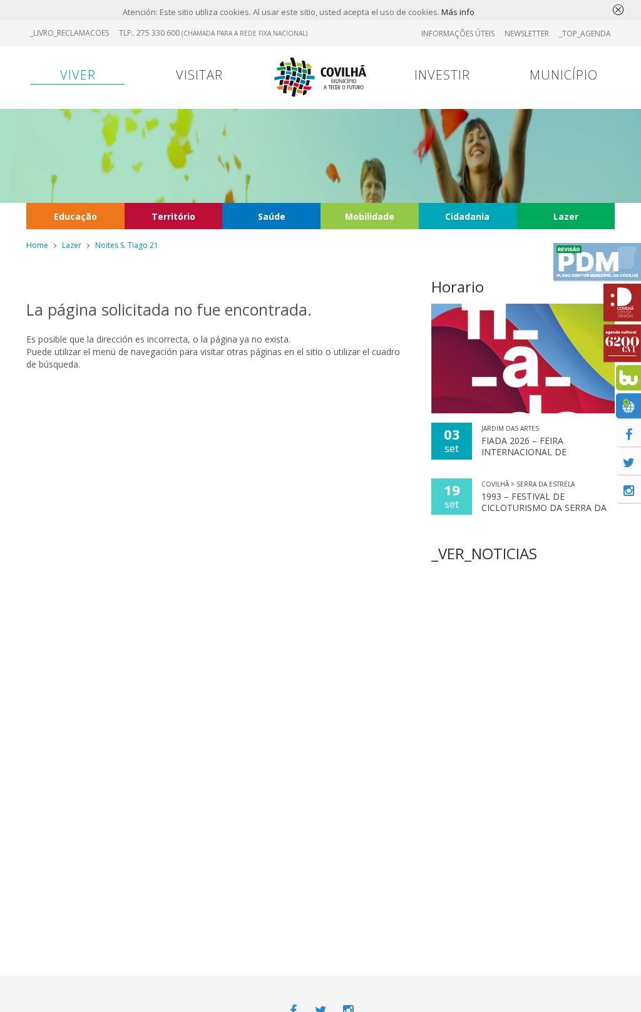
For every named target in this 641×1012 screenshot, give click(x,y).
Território (173, 216)
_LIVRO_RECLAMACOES (69, 33)
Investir (442, 74)
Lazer (565, 216)
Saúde (271, 216)
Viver (78, 74)
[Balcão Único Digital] (628, 377)
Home (37, 245)
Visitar (199, 74)
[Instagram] (628, 490)
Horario (457, 286)
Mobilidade (369, 216)
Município (564, 74)
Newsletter (527, 33)
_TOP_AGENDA (585, 33)
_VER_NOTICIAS (484, 553)
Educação (75, 216)
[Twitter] (628, 462)
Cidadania (467, 216)
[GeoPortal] (628, 405)
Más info (457, 12)
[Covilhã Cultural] (622, 343)
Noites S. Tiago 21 (126, 245)
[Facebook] (628, 434)
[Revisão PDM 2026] (597, 262)
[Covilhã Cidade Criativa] (622, 302)
